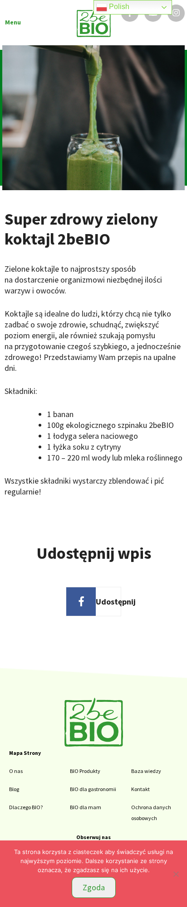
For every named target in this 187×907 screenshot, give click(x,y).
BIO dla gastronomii (93, 789)
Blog (14, 789)
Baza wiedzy (146, 771)
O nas (16, 771)
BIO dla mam (85, 807)
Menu (13, 22)
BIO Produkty (85, 771)
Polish (118, 6)
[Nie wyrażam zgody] (175, 873)
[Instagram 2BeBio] (176, 13)
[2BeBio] (93, 744)
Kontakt (140, 789)
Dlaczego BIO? (26, 807)
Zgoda (94, 887)
